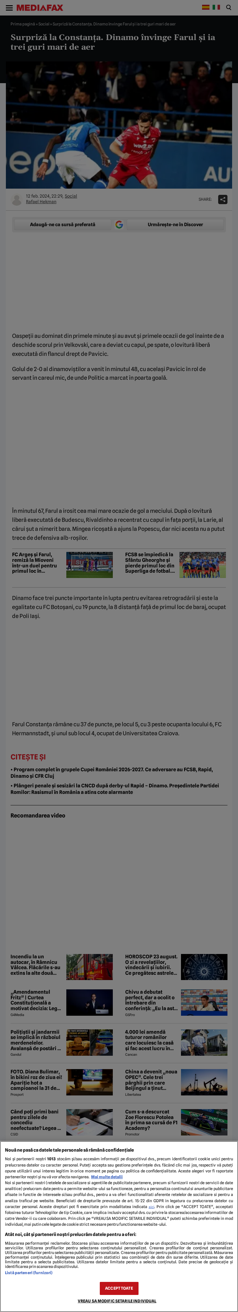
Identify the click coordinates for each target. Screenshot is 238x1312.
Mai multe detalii (107, 1177)
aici (151, 1207)
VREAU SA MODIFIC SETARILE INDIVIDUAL (117, 1301)
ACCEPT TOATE (119, 1288)
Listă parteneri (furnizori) (28, 1272)
